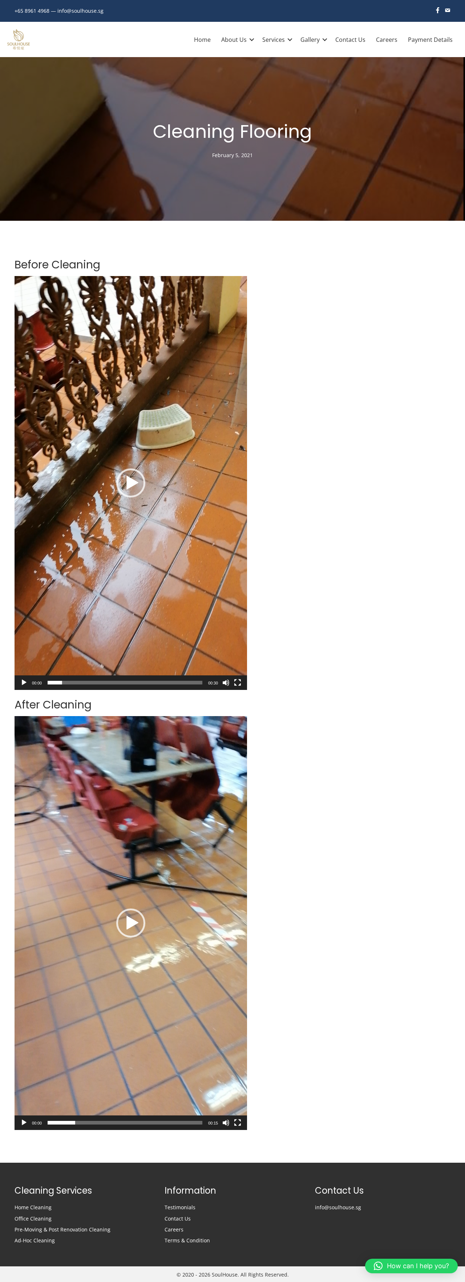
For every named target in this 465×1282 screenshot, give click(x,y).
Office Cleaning (34, 1218)
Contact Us (350, 40)
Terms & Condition (187, 1240)
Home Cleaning (33, 1207)
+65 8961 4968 (32, 10)
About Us (234, 40)
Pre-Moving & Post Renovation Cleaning (62, 1229)
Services (273, 40)
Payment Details (430, 40)
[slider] (125, 682)
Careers (386, 40)
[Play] (24, 682)
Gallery (310, 40)
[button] (130, 483)
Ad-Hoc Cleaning (35, 1240)
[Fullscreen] (237, 682)
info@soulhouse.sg (80, 10)
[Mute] (226, 682)
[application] (131, 483)
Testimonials (180, 1207)
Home (202, 40)
